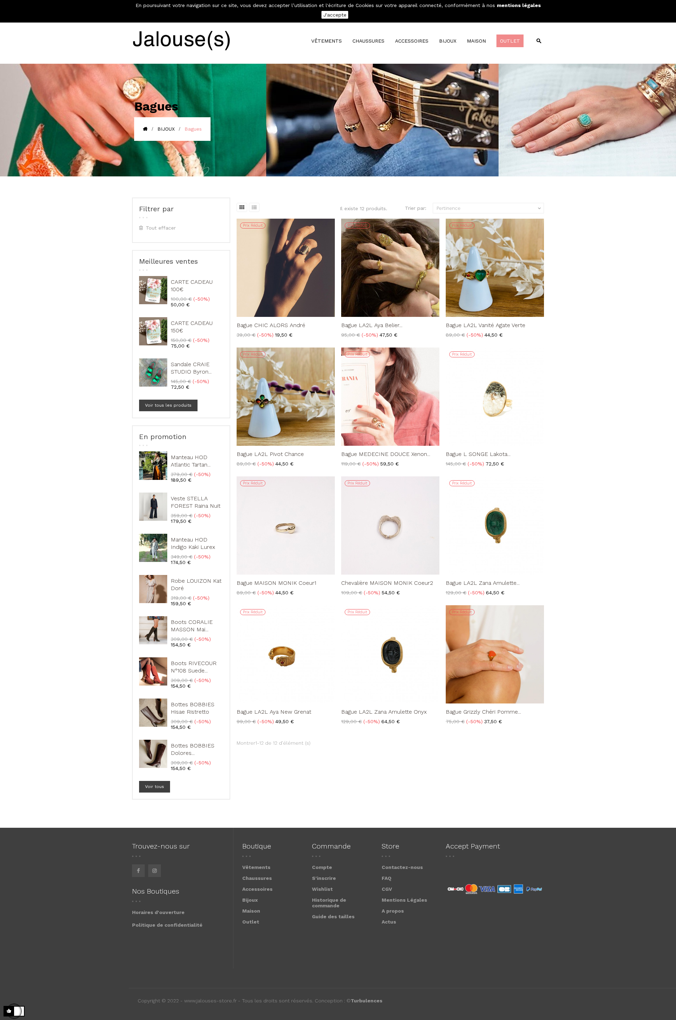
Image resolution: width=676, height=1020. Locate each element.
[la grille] (242, 207)
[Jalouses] (181, 41)
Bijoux (250, 900)
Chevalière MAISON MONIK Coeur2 (387, 583)
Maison (251, 911)
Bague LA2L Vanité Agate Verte (485, 325)
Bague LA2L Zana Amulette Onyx (384, 711)
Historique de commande (329, 902)
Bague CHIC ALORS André (271, 325)
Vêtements (256, 867)
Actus (389, 922)
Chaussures (257, 878)
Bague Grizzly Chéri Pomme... (483, 711)
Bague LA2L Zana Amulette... (483, 583)
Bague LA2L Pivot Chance (270, 454)
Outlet (250, 922)
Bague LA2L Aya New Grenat (274, 711)
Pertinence (489, 208)
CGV (387, 889)
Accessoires (257, 889)
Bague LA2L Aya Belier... (371, 325)
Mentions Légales (404, 900)
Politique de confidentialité (167, 925)
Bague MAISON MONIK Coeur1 (276, 583)
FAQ (387, 878)
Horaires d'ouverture (158, 912)
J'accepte (334, 15)
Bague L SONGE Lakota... (478, 454)
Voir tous (154, 786)
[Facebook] (138, 870)
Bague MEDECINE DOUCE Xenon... (385, 454)
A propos (393, 911)
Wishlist (322, 889)
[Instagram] (154, 870)
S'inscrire (324, 878)
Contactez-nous (402, 867)
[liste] (254, 207)
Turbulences (366, 1000)
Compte (322, 867)
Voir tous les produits (168, 405)
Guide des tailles (333, 916)
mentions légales (519, 5)
